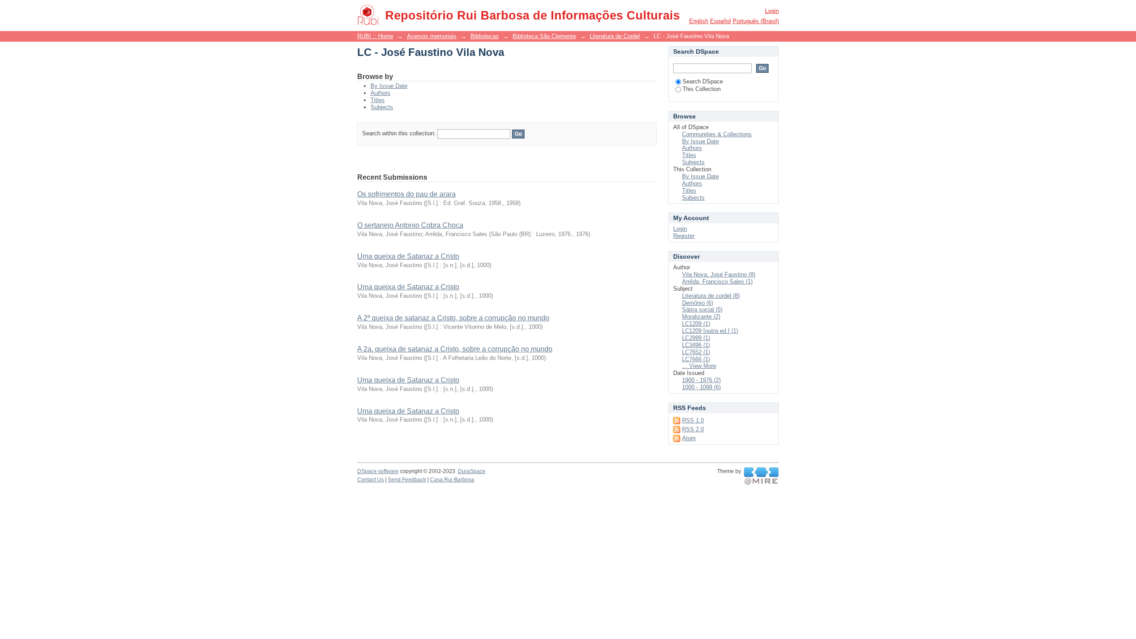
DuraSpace (471, 471)
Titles (378, 100)
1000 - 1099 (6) (701, 387)
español (720, 21)
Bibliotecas (484, 36)
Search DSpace (702, 81)
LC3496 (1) (696, 345)
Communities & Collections (717, 134)
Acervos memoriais (432, 36)
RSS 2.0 (693, 429)
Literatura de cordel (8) (711, 295)
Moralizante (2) (701, 316)
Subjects (382, 107)
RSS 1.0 (693, 420)
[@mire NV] (761, 476)
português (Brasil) (756, 21)
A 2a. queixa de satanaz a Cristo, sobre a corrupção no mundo (454, 349)
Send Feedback (407, 480)
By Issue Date (389, 86)
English (698, 21)
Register (683, 236)
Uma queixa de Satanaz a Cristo (408, 256)
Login (772, 11)
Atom (689, 438)
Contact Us (370, 480)
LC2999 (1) (696, 338)
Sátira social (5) (702, 309)
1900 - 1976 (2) (701, 380)
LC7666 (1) (696, 359)
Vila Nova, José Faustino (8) (718, 274)
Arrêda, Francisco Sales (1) (717, 281)
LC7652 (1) (696, 352)
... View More (699, 366)
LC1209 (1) (696, 323)
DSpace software (377, 471)
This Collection (701, 89)
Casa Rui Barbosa (452, 480)
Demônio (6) (697, 303)
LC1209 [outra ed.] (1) (710, 330)
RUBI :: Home (375, 36)
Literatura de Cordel (615, 36)
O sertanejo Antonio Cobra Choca (410, 225)
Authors (380, 93)
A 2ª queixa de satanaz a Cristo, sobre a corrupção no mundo (453, 318)
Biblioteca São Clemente (544, 36)
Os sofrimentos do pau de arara (406, 194)
